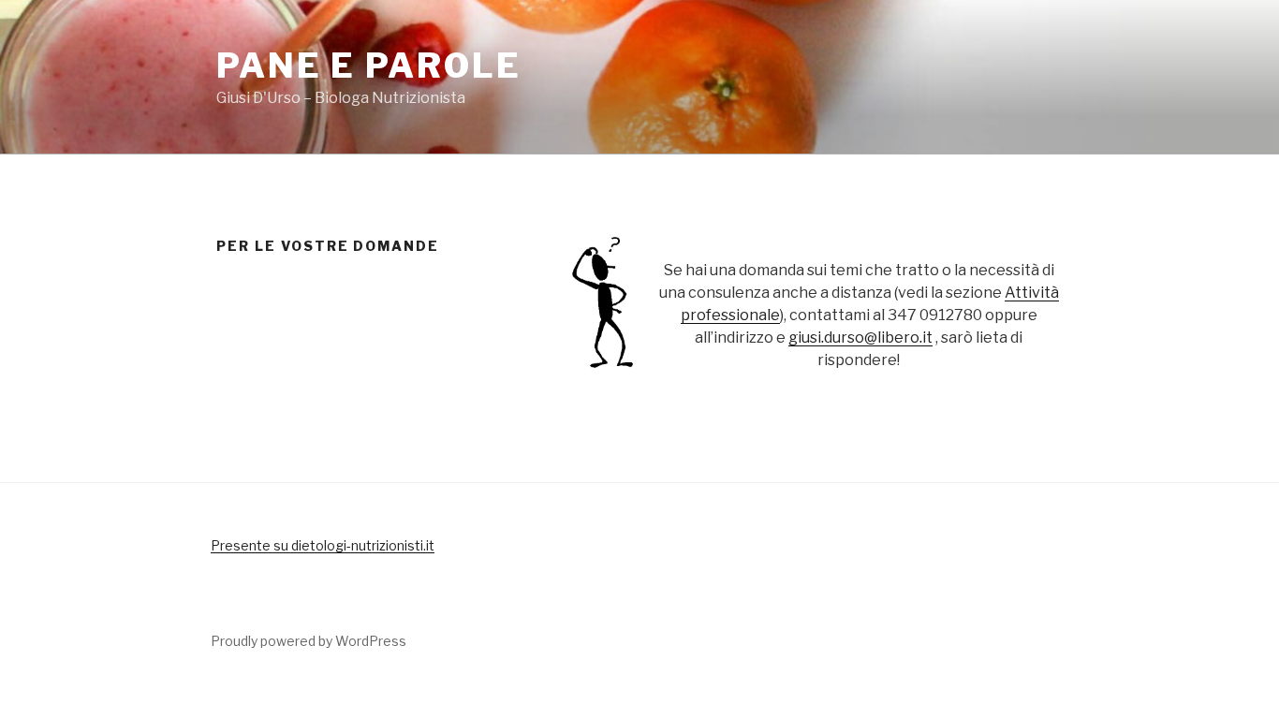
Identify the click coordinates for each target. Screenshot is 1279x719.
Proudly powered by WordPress (308, 641)
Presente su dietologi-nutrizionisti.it (322, 545)
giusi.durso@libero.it (860, 337)
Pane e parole (368, 65)
